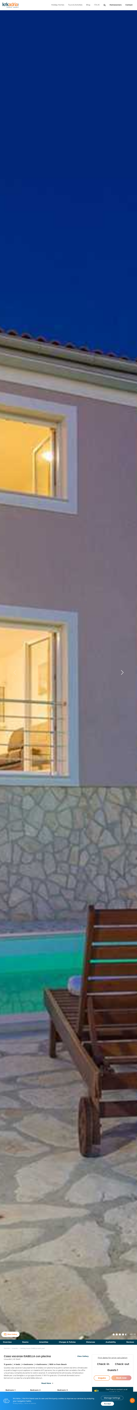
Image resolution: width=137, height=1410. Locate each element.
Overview (7, 1342)
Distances (90, 1342)
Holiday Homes (57, 5)
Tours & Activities (75, 5)
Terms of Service (30, 1403)
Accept (107, 1403)
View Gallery (83, 1356)
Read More (46, 1383)
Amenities (43, 1342)
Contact (129, 5)
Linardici (15, 1348)
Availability (111, 1342)
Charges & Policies (67, 1342)
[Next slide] (122, 672)
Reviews (130, 1342)
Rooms (25, 1342)
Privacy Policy (17, 1403)
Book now (121, 1377)
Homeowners (116, 5)
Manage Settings (112, 1398)
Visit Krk (7, 1348)
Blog (88, 5)
